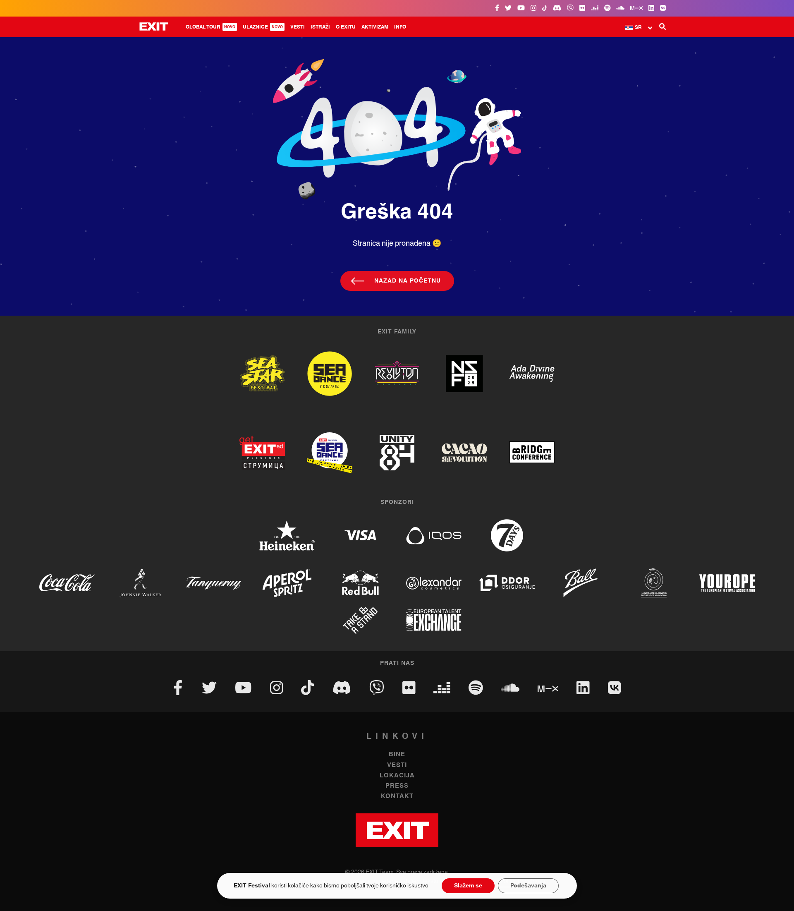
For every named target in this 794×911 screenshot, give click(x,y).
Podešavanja (528, 885)
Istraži (320, 26)
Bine (397, 754)
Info (400, 26)
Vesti (297, 26)
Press (397, 785)
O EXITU (346, 26)
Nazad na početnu (407, 281)
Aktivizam (374, 26)
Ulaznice (263, 26)
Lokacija (397, 775)
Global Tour (210, 26)
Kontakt (397, 796)
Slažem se (468, 885)
